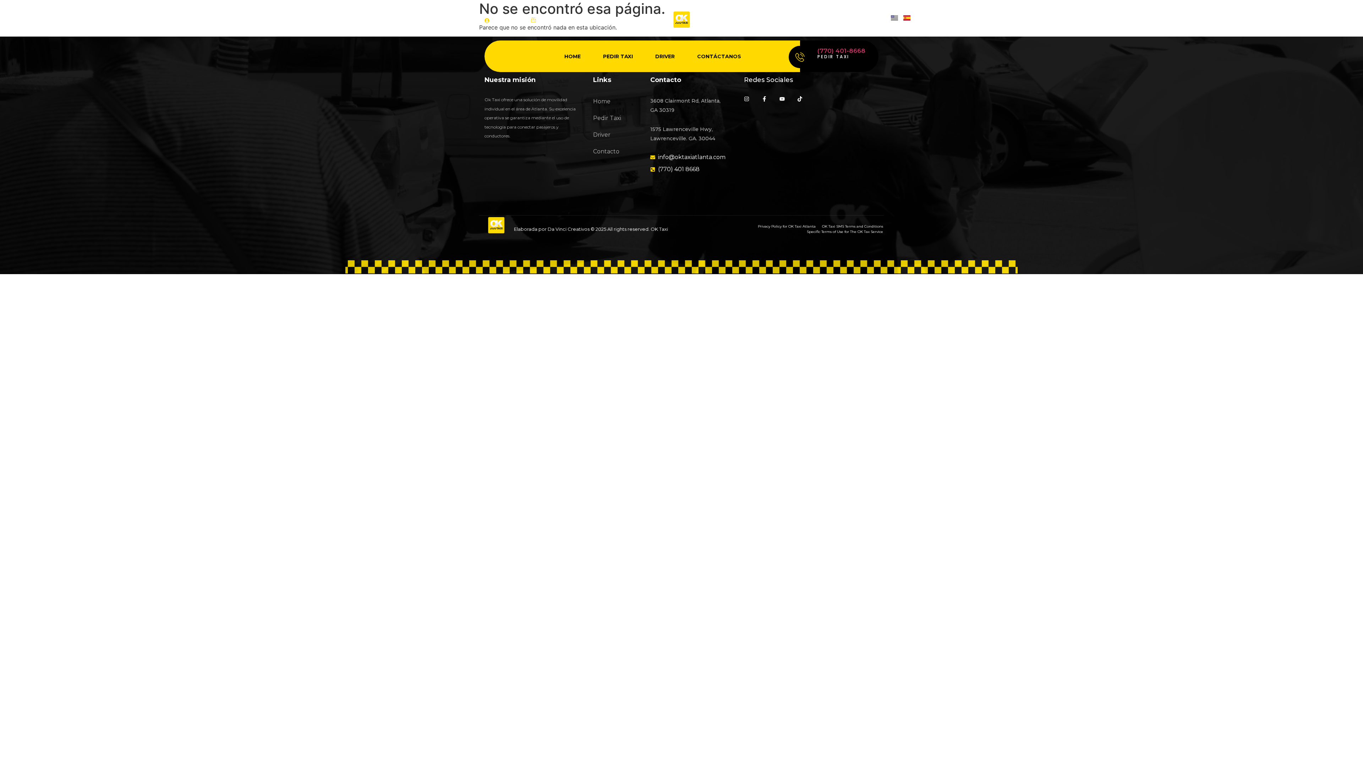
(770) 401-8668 (841, 50)
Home (572, 56)
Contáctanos (719, 56)
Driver (665, 56)
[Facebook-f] (764, 99)
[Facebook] (839, 20)
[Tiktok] (875, 20)
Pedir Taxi (618, 56)
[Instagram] (820, 20)
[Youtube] (857, 20)
